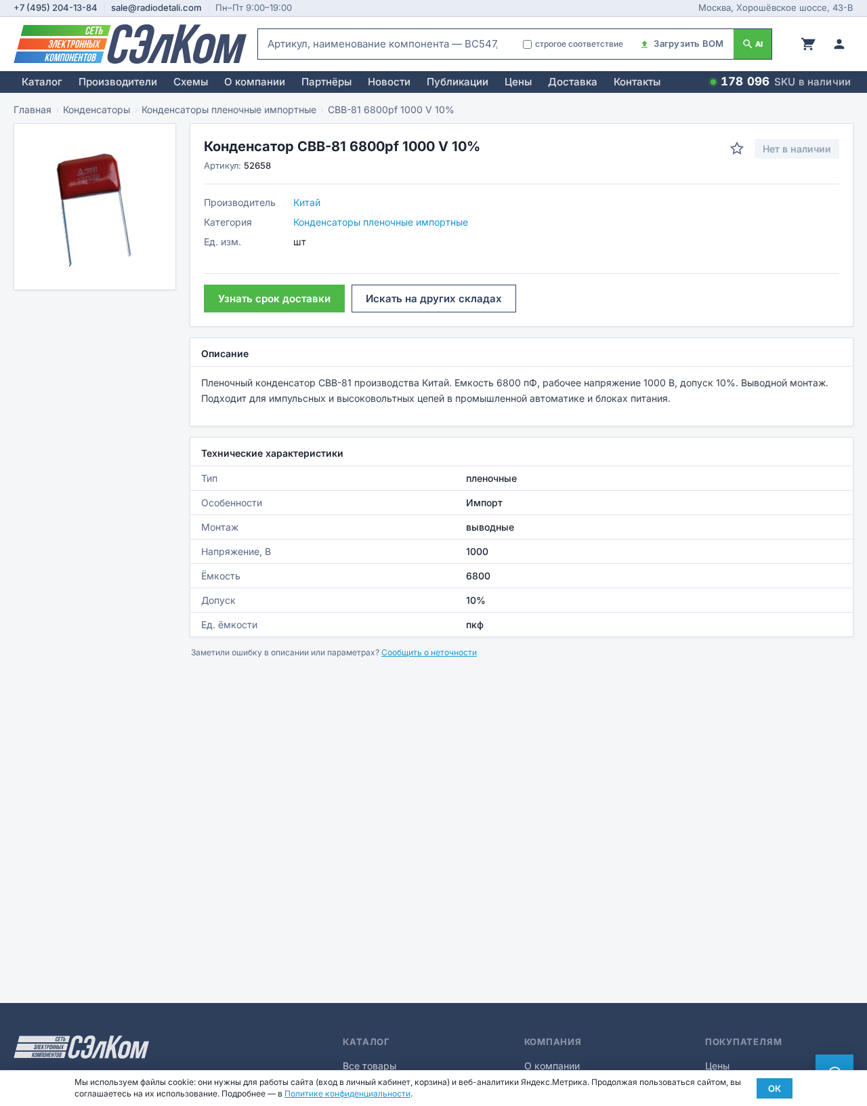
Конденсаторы (96, 109)
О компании (254, 81)
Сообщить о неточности (429, 652)
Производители (118, 81)
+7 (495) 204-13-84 (56, 7)
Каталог (42, 81)
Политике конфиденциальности (347, 1093)
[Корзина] (808, 44)
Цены (518, 81)
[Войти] (839, 44)
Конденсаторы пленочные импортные (229, 109)
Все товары (369, 1065)
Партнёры (326, 81)
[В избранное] (737, 148)
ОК (774, 1088)
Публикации (457, 81)
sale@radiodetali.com (156, 7)
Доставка (572, 81)
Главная (32, 109)
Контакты (637, 81)
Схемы (190, 81)
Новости (389, 81)
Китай (306, 202)
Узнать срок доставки (274, 298)
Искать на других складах (434, 298)
